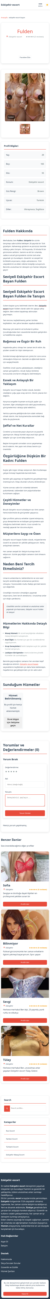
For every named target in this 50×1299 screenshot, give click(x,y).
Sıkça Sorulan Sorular (11, 1263)
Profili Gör (25, 904)
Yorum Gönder (25, 813)
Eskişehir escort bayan (29, 664)
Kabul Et (25, 1294)
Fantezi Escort (11, 1139)
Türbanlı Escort (12, 1147)
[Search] (7, 1109)
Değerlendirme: (12, 767)
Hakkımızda (6, 1259)
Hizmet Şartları (8, 1271)
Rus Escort (10, 1131)
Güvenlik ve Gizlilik (9, 1267)
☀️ (47, 5)
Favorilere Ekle (25, 57)
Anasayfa (4, 17)
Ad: (6, 778)
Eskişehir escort (10, 4)
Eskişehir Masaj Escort (15, 1155)
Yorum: (8, 792)
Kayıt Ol (4, 1241)
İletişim (4, 1245)
